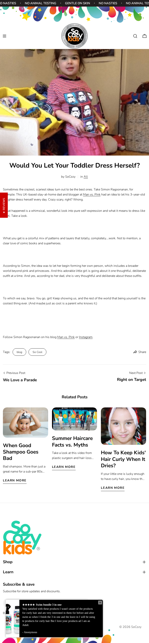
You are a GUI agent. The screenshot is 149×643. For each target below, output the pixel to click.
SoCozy (136, 627)
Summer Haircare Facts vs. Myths (72, 441)
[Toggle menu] (4, 36)
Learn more (15, 480)
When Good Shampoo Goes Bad (20, 452)
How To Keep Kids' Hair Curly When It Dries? (123, 459)
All (86, 177)
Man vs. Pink (91, 194)
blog (19, 352)
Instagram (86, 337)
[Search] (135, 36)
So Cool (37, 352)
